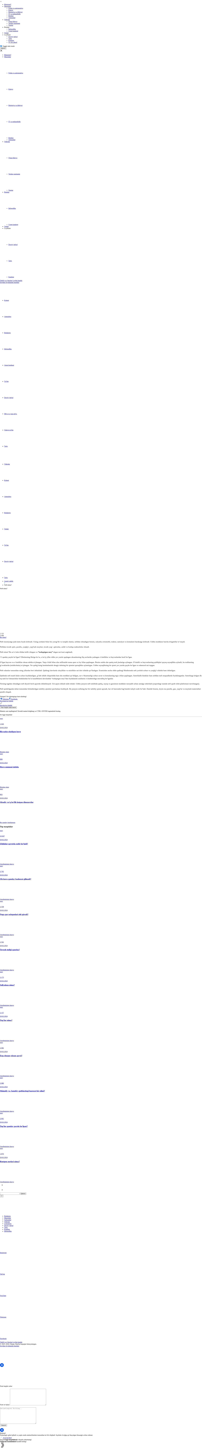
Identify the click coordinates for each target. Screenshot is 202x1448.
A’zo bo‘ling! (7, 1438)
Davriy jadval (12, 37)
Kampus (11, 40)
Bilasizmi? (7, 4)
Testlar (6, 33)
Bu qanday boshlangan (7, 822)
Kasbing (11, 277)
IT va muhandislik (14, 14)
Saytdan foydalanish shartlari (9, 282)
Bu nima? (3, 637)
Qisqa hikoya (12, 21)
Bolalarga (7, 333)
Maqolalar (7, 6)
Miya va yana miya (10, 414)
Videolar (7, 20)
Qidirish (23, 1193)
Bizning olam (4, 752)
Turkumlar (11, 18)
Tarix (10, 38)
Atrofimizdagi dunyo (7, 864)
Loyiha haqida (17, 280)
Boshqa (10, 16)
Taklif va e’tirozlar (6, 280)
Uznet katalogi (13, 31)
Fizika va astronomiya (15, 8)
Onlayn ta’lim (8, 430)
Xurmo (10, 25)
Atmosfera (7, 316)
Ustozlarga (7, 1224)
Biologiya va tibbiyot (15, 12)
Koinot (6, 300)
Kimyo (10, 10)
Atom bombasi (9, 365)
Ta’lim (6, 381)
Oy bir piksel (12, 42)
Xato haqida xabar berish (8, 707)
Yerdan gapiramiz (14, 23)
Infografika (12, 29)
